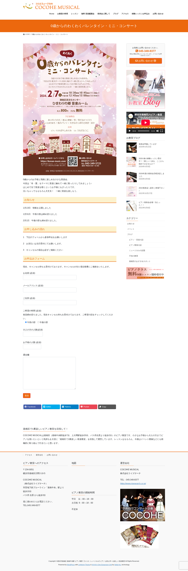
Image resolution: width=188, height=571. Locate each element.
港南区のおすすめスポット (140, 261)
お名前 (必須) (29, 273)
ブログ (130, 234)
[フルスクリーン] (161, 131)
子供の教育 (133, 256)
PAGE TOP (181, 551)
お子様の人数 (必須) (32, 342)
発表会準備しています (148, 144)
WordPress (71, 565)
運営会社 (39, 455)
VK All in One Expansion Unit (102, 565)
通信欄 (26, 355)
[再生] (129, 131)
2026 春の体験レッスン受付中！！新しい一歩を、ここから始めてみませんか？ (151, 161)
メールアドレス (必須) (33, 285)
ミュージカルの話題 (137, 250)
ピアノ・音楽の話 (136, 240)
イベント (130, 229)
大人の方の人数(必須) (33, 330)
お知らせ (130, 224)
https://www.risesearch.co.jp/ (133, 483)
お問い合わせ (52, 455)
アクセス (28, 455)
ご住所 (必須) (29, 298)
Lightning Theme (84, 565)
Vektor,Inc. (117, 565)
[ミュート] (157, 131)
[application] (145, 122)
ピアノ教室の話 (135, 245)
